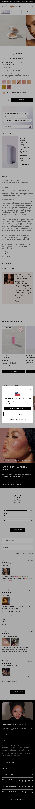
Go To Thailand (17, 414)
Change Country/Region (17, 419)
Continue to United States (17, 408)
